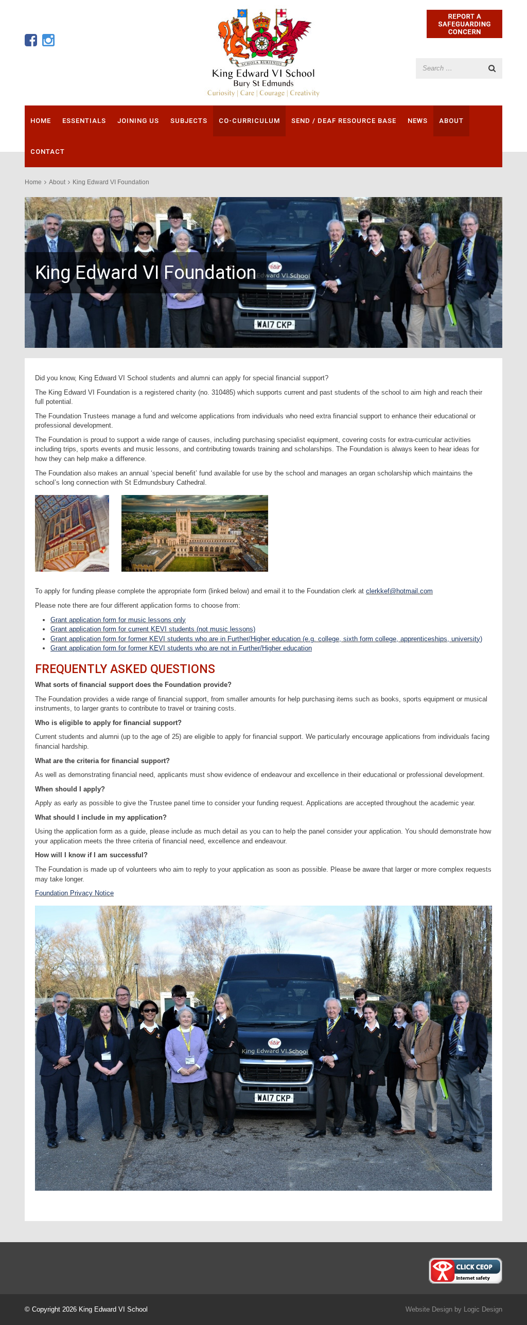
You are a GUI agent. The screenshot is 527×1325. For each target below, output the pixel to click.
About (451, 121)
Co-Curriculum (249, 121)
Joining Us (138, 121)
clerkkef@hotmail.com (399, 591)
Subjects (188, 121)
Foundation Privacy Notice (74, 893)
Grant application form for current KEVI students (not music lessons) (152, 629)
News (418, 121)
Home (40, 121)
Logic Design (483, 1309)
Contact (47, 151)
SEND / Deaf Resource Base (343, 121)
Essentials (84, 121)
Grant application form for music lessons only (118, 620)
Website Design (429, 1309)
